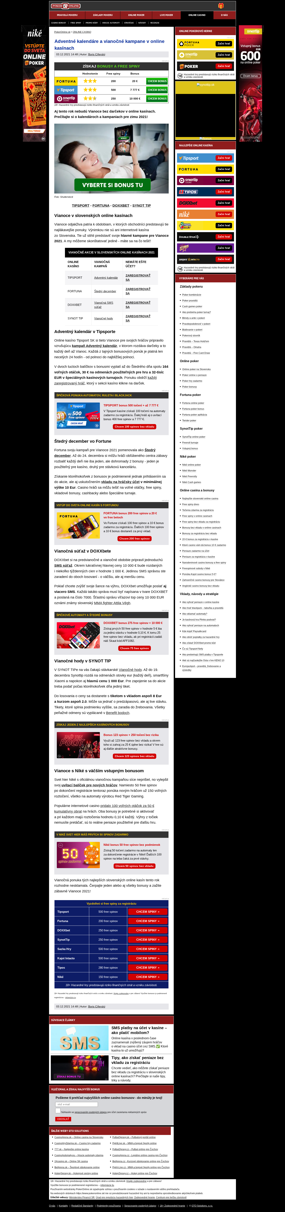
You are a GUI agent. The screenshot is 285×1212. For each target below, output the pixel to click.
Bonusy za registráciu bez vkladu (199, 533)
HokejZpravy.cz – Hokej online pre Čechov (134, 1173)
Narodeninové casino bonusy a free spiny (204, 562)
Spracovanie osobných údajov (140, 1205)
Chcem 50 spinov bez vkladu (135, 866)
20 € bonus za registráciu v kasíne (200, 539)
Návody (142, 23)
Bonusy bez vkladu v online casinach (201, 527)
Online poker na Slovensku (196, 369)
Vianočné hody (103, 318)
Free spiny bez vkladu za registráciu (201, 522)
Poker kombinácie (191, 294)
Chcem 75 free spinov (134, 648)
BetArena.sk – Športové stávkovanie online (77, 1167)
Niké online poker (191, 464)
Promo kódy (92, 23)
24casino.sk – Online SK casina (71, 1161)
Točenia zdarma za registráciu (198, 510)
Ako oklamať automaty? (194, 614)
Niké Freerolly (189, 476)
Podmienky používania (109, 1205)
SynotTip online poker (193, 437)
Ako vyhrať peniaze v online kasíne (200, 602)
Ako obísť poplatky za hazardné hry (200, 637)
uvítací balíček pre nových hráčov (89, 785)
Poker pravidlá (190, 300)
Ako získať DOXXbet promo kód (199, 643)
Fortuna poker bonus (193, 409)
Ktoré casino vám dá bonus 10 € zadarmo (204, 545)
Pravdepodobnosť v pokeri (196, 324)
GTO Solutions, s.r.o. (202, 1205)
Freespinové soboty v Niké (196, 568)
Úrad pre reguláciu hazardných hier (114, 1197)
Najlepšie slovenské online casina (200, 498)
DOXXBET (120, 205)
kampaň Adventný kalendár (94, 346)
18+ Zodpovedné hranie (172, 1205)
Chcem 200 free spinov (134, 538)
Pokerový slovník (191, 335)
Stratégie (129, 23)
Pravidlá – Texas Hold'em (195, 341)
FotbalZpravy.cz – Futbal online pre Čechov (135, 1149)
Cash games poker (192, 306)
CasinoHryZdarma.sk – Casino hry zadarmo (77, 1143)
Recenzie (154, 23)
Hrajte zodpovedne (121, 993)
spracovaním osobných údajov (91, 1112)
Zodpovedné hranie (144, 1197)
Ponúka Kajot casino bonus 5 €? (199, 574)
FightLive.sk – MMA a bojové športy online (134, 1143)
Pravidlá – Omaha (191, 347)
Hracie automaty (111, 23)
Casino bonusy (58, 23)
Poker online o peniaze (194, 375)
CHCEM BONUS (157, 81)
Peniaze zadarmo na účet (195, 551)
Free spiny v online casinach (197, 516)
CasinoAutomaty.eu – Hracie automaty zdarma (78, 1155)
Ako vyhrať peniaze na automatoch (200, 625)
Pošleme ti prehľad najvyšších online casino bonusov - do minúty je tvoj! (109, 1097)
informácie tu (70, 998)
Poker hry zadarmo (192, 381)
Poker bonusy (189, 386)
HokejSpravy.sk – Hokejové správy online (76, 1173)
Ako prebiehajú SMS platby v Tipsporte (202, 654)
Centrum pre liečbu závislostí (171, 1197)
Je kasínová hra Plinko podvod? (199, 619)
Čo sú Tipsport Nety (192, 648)
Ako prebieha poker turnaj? (196, 312)
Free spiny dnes (190, 504)
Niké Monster (189, 470)
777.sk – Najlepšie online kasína (71, 1149)
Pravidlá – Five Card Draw (196, 353)
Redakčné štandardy (82, 1205)
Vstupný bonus (190, 448)
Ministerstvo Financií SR (82, 1197)
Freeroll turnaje (190, 442)
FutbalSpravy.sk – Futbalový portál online (134, 1137)
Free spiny (76, 23)
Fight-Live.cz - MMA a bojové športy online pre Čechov (141, 1167)
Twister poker (189, 420)
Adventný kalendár (106, 277)
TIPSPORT (80, 205)
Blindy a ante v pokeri (193, 318)
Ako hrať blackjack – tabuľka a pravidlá (202, 608)
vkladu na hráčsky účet (120, 482)
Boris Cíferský (96, 54)
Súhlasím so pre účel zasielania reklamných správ (104, 1112)
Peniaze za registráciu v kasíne (198, 556)
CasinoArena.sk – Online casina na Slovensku (78, 1137)
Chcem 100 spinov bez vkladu (134, 426)
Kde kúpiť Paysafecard (194, 631)
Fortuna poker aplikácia (194, 414)
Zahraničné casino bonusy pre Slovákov (203, 580)
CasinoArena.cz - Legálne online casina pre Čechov (140, 1155)
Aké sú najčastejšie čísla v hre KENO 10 (203, 660)
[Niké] (34, 140)
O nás (52, 1205)
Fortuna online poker (193, 403)
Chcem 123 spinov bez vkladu (134, 756)
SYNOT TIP (141, 205)
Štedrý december (105, 291)
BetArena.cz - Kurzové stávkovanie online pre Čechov (140, 1161)
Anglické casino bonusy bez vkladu (200, 586)
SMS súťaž (63, 565)
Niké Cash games (191, 482)
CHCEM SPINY (146, 911)
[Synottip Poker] (250, 140)
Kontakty (63, 1205)
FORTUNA (100, 205)
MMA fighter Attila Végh (112, 603)
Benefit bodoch (117, 713)
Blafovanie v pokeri (192, 329)
